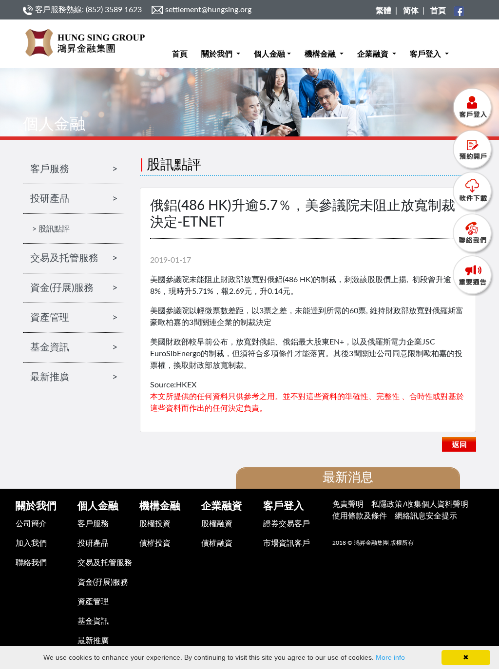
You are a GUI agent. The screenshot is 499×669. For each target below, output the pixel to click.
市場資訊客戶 (286, 543)
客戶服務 (93, 524)
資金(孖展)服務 (102, 582)
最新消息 (348, 477)
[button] (220, 46)
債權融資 (216, 543)
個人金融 (269, 54)
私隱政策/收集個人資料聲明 (419, 504)
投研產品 (93, 543)
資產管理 (93, 602)
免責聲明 (348, 504)
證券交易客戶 (286, 524)
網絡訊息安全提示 (426, 516)
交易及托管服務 (104, 563)
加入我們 (31, 543)
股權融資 (216, 524)
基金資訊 (93, 621)
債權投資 (155, 543)
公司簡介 (31, 524)
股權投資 (155, 524)
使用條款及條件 (359, 516)
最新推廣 (93, 641)
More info (390, 657)
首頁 (180, 54)
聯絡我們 (31, 563)
